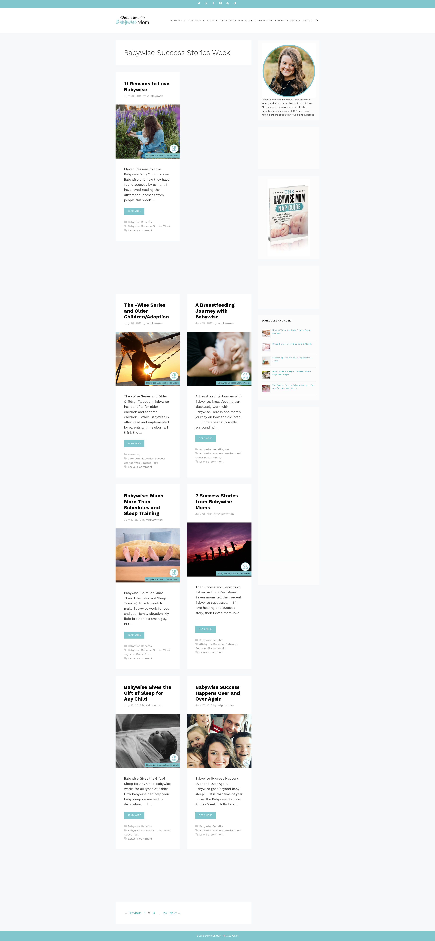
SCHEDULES (194, 20)
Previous (133, 913)
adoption (134, 458)
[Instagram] (206, 3)
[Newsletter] (235, 3)
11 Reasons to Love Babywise (146, 86)
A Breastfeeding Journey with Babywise (215, 311)
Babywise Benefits (140, 222)
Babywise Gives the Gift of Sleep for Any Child (147, 693)
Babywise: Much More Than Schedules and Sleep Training (143, 504)
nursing (217, 457)
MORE (281, 20)
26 (165, 913)
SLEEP (210, 20)
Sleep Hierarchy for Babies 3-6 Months (292, 344)
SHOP (293, 20)
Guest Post (150, 462)
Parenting (134, 454)
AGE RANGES (265, 20)
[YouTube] (227, 3)
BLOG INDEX (245, 20)
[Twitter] (199, 3)
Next (175, 913)
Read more (134, 211)
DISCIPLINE (226, 20)
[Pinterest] (220, 3)
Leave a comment (140, 230)
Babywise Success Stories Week (149, 226)
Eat (227, 449)
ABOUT (306, 20)
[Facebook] (213, 3)
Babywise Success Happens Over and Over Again (217, 693)
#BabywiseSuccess (211, 644)
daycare (129, 654)
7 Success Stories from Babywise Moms (216, 501)
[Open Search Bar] (317, 20)
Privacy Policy (231, 936)
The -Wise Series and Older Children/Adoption (146, 311)
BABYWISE (176, 20)
